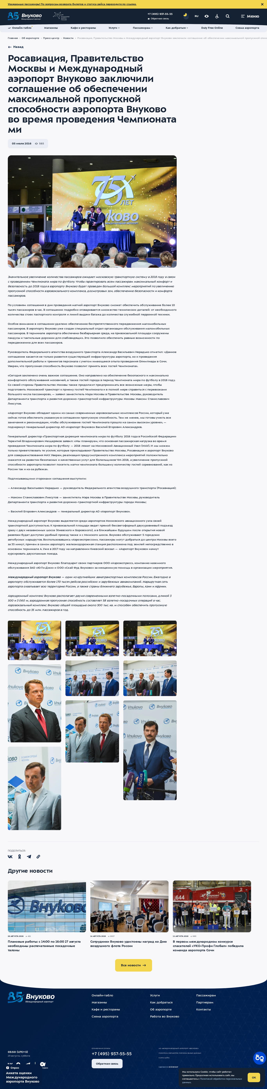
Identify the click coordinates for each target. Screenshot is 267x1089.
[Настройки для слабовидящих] (206, 16)
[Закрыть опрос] (42, 1064)
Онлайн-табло (102, 995)
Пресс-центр (51, 38)
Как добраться (161, 1002)
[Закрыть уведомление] (262, 4)
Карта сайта (164, 1058)
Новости (68, 38)
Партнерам (204, 1002)
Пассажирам (206, 995)
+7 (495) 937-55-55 (160, 14)
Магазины (99, 1002)
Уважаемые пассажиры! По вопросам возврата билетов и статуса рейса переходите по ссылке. (72, 4)
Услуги (155, 995)
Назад (18, 47)
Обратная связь (160, 19)
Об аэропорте (30, 38)
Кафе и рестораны (106, 1009)
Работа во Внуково (164, 1016)
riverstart (173, 1067)
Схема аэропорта (105, 1016)
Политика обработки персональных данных (180, 1053)
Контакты (203, 1009)
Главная (13, 38)
